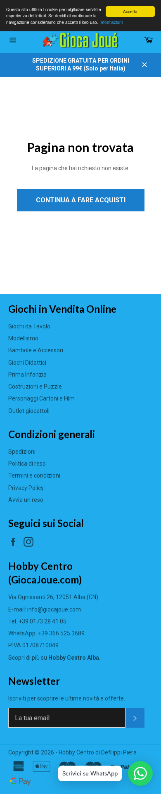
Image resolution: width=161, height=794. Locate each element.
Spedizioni (22, 451)
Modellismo (23, 338)
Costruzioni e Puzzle (35, 386)
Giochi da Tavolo (29, 326)
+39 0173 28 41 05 (42, 621)
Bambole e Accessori (35, 350)
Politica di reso (27, 463)
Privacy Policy (26, 488)
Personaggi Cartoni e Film (41, 398)
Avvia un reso (25, 500)
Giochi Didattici (27, 362)
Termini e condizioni (34, 475)
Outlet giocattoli (29, 411)
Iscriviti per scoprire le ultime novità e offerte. (66, 698)
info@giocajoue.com (54, 609)
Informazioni (111, 22)
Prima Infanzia (27, 374)
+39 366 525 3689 (61, 633)
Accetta (130, 11)
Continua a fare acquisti (80, 200)
